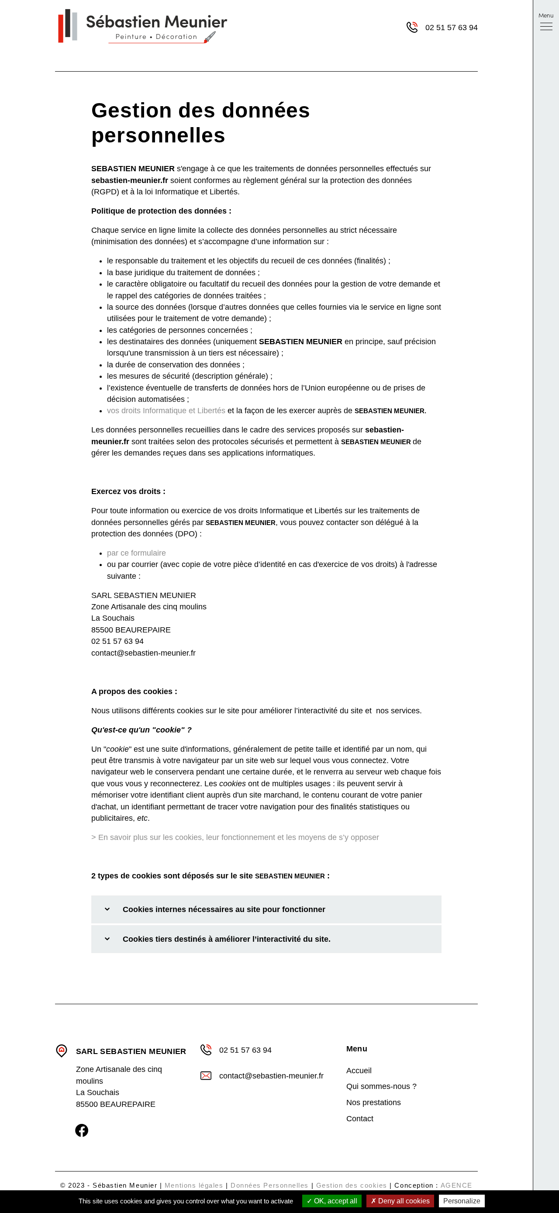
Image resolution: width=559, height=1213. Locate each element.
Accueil (359, 1070)
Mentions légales (194, 1185)
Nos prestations (373, 1102)
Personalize (461, 1201)
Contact (359, 1118)
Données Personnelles (270, 1185)
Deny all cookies (403, 1201)
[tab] (266, 909)
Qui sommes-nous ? (381, 1086)
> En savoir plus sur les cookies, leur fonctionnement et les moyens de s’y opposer (235, 837)
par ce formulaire (136, 553)
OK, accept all (334, 1201)
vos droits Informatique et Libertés (166, 410)
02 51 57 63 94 (451, 27)
